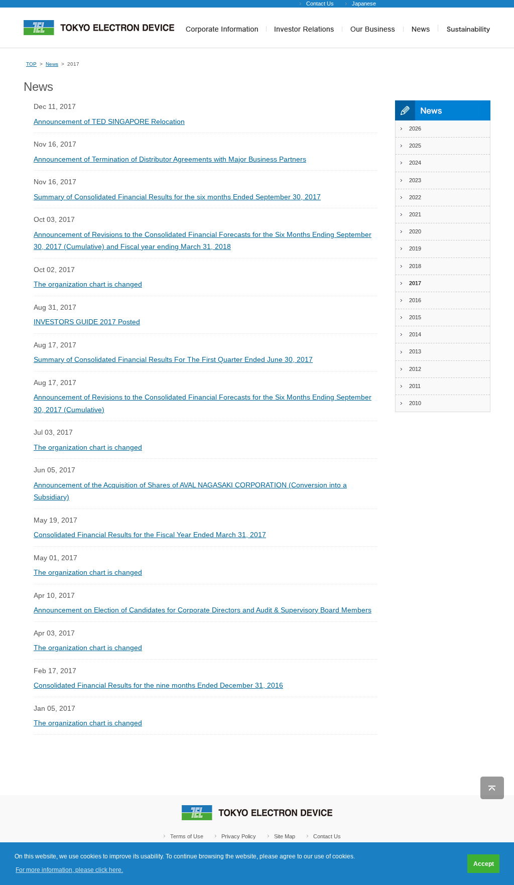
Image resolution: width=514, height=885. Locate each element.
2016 (415, 300)
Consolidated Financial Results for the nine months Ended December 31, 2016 (158, 685)
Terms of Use (186, 836)
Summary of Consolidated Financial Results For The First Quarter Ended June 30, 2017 (173, 359)
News (52, 64)
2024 (415, 163)
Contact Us (320, 4)
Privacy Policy (238, 836)
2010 (415, 403)
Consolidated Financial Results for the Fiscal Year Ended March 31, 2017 (150, 535)
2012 (415, 369)
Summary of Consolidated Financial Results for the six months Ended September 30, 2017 (177, 197)
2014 (415, 334)
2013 (415, 351)
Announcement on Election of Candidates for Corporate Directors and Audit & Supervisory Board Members (202, 610)
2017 (415, 283)
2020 (415, 231)
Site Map (284, 836)
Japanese (364, 4)
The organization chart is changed (88, 284)
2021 (415, 214)
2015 (415, 317)
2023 (415, 180)
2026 (415, 128)
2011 (415, 386)
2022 (415, 197)
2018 (415, 266)
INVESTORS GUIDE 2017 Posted (87, 322)
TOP (31, 64)
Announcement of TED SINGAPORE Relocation (109, 121)
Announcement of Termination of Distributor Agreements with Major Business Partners (170, 159)
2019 (415, 248)
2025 (415, 146)
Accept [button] (483, 863)
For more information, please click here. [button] (69, 869)
